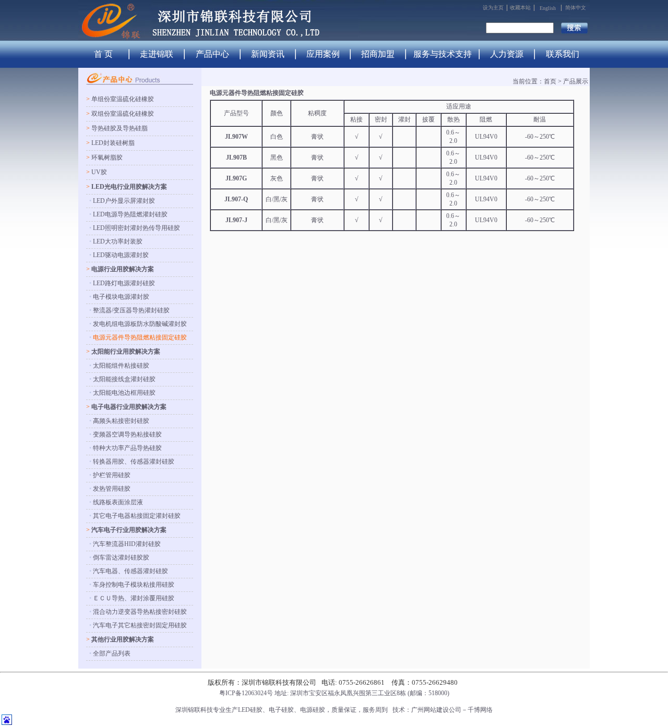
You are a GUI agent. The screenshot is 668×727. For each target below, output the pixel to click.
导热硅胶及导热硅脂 (119, 128)
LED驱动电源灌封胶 (121, 255)
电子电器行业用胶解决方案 (128, 406)
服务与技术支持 (442, 54)
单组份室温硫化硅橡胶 (122, 99)
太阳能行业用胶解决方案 (125, 351)
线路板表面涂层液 (118, 502)
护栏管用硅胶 (111, 475)
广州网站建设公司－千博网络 (452, 709)
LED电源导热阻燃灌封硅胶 (130, 214)
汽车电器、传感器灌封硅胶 (130, 571)
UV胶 (99, 172)
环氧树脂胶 (107, 157)
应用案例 (323, 54)
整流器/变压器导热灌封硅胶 (131, 310)
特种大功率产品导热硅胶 (127, 448)
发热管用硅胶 (111, 488)
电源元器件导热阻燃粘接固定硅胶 (140, 337)
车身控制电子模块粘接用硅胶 (133, 584)
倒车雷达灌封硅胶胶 (121, 557)
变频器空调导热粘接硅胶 (127, 434)
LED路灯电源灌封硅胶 (124, 283)
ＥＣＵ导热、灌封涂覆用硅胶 (133, 598)
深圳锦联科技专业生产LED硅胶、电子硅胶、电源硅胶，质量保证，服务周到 (281, 709)
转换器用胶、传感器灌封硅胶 (133, 461)
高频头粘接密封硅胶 (121, 421)
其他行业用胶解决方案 (122, 639)
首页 (550, 81)
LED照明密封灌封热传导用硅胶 (136, 228)
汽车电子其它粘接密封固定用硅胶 (140, 625)
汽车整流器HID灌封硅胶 (127, 544)
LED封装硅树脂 (113, 143)
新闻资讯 (267, 54)
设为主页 (493, 7)
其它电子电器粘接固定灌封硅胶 (137, 515)
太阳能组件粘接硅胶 (121, 365)
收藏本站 (520, 7)
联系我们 (562, 54)
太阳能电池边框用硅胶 (124, 392)
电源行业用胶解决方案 (122, 269)
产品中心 (212, 54)
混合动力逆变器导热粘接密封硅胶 (140, 611)
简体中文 (575, 7)
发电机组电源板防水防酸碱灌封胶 (140, 324)
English (548, 8)
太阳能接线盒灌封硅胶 (124, 379)
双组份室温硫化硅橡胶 (122, 113)
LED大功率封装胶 (117, 241)
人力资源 (506, 54)
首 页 (103, 54)
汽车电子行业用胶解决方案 (128, 530)
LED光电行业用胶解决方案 (129, 186)
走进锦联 (156, 54)
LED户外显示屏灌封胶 (124, 200)
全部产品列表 (111, 653)
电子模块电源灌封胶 (121, 296)
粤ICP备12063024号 (246, 693)
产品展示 (575, 81)
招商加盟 (378, 54)
